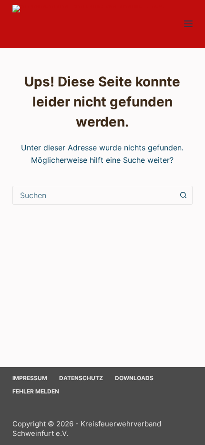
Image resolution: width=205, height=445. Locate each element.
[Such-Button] (183, 195)
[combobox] (93, 195)
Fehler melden (35, 391)
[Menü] (188, 24)
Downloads (134, 377)
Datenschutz (81, 377)
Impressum (29, 377)
